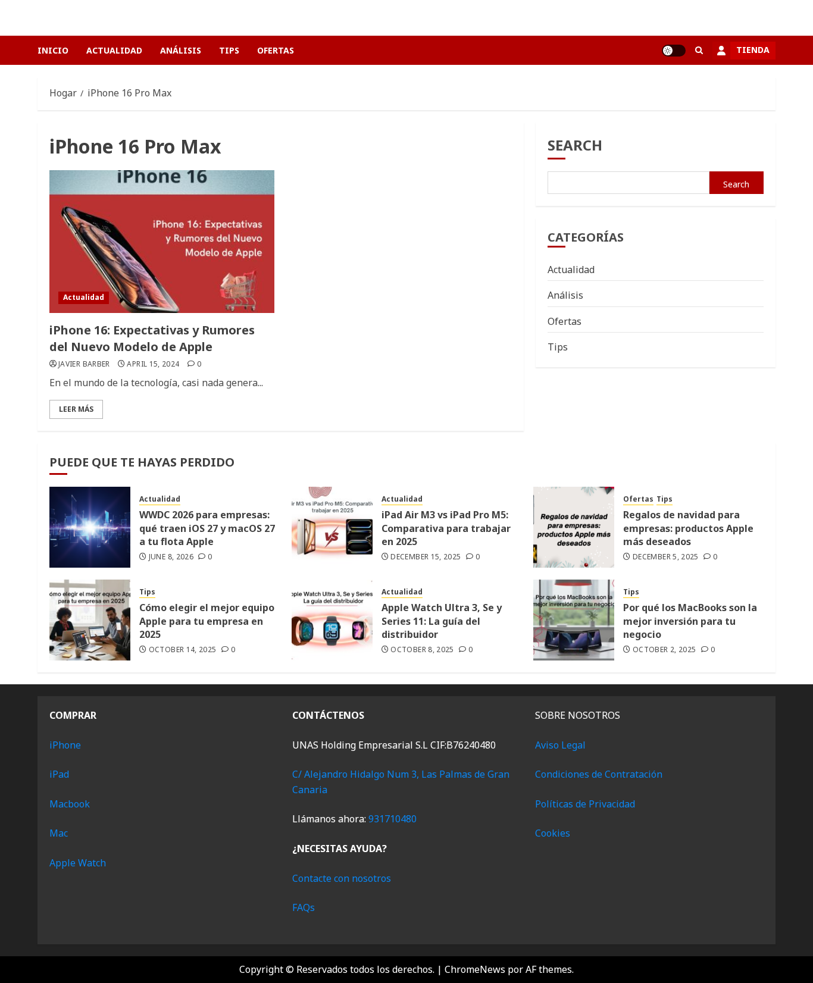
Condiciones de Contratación (598, 774)
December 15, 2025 (425, 557)
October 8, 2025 (422, 650)
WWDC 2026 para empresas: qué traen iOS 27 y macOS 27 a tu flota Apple (207, 528)
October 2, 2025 (664, 650)
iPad (59, 774)
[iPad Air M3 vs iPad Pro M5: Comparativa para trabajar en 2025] (332, 527)
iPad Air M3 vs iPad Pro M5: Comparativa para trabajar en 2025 (446, 528)
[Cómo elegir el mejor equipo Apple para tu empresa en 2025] (89, 620)
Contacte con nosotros (341, 878)
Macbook (69, 803)
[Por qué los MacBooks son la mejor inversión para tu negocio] (573, 620)
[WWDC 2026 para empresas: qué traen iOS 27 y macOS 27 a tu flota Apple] (89, 527)
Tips (229, 50)
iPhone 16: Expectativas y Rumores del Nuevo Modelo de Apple (152, 338)
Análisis (180, 50)
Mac (58, 833)
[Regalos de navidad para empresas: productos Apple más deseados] (573, 527)
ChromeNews (475, 969)
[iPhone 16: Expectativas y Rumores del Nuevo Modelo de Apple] (161, 241)
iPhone (65, 745)
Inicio (52, 50)
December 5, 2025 (666, 557)
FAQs (303, 907)
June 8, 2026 (171, 557)
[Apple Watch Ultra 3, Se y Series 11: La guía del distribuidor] (332, 620)
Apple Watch (77, 862)
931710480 (392, 818)
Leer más (76, 409)
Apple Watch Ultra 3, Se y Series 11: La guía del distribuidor (442, 621)
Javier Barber (84, 364)
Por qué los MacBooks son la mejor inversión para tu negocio (690, 621)
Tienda (753, 49)
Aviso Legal (560, 745)
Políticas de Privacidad (585, 803)
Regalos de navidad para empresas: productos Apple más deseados (688, 528)
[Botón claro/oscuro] (674, 51)
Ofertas (275, 50)
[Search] (699, 50)
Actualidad (114, 50)
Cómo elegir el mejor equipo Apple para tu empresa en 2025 (206, 621)
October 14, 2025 (183, 650)
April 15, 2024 (153, 364)
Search (575, 145)
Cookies (552, 833)
